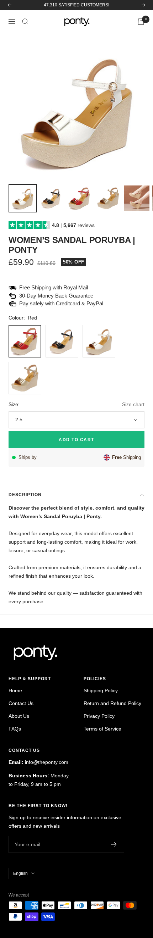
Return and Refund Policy (112, 703)
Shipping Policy (101, 690)
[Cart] (140, 21)
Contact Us (21, 703)
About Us (19, 716)
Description (25, 494)
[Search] (25, 21)
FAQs (15, 729)
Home (15, 690)
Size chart (133, 404)
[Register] (114, 844)
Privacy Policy (99, 716)
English (20, 873)
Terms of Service (102, 729)
